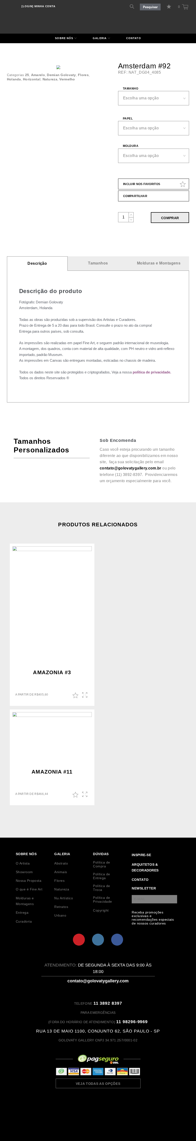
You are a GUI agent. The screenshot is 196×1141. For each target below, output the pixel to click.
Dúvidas (101, 854)
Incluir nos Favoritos (141, 184)
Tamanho (130, 88)
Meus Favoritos (170, 6)
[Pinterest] (79, 940)
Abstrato (61, 863)
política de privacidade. (152, 372)
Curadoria (24, 921)
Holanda (14, 79)
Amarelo (38, 75)
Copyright (101, 910)
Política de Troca (101, 888)
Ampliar (85, 695)
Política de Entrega (101, 876)
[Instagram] (98, 940)
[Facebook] (117, 940)
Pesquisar (150, 7)
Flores (83, 75)
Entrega (22, 912)
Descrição (37, 263)
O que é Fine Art (29, 889)
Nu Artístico (63, 898)
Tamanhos (98, 263)
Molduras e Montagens (159, 263)
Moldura (130, 146)
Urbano (60, 915)
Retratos (61, 907)
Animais (60, 872)
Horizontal (31, 79)
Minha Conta (38, 6)
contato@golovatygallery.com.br (130, 468)
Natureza (50, 79)
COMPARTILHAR (135, 196)
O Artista (23, 863)
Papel (128, 118)
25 (27, 75)
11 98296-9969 (132, 1021)
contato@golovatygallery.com (98, 981)
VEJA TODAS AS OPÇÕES (98, 1084)
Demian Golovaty (61, 75)
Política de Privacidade (102, 899)
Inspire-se (141, 855)
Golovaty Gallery (98, 16)
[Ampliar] (103, 75)
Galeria (100, 38)
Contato (133, 38)
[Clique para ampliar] (58, 67)
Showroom (24, 872)
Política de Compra (101, 864)
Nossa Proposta (29, 881)
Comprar (170, 218)
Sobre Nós (64, 38)
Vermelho (67, 79)
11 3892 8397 (107, 1003)
